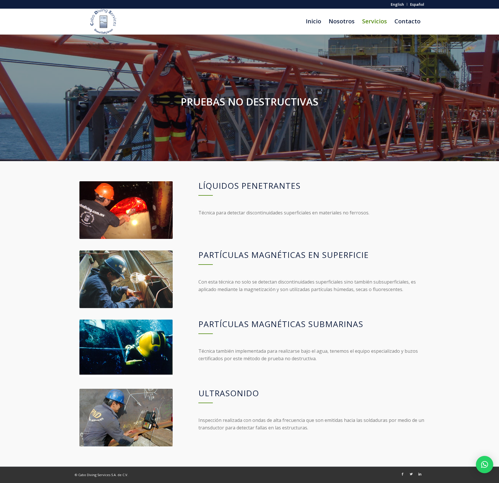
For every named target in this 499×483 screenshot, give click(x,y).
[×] (484, 464)
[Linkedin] (420, 474)
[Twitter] (411, 474)
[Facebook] (402, 474)
